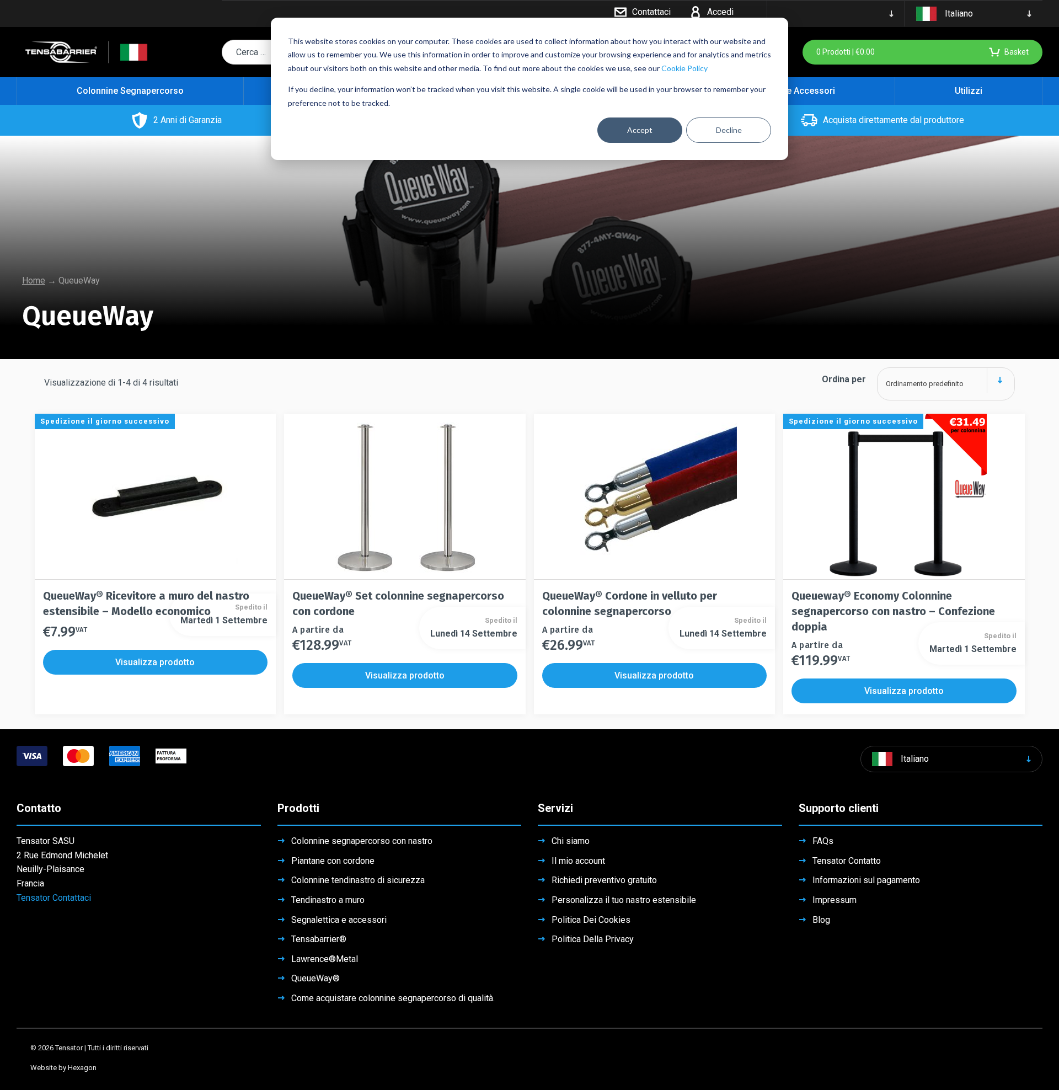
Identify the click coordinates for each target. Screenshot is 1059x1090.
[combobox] (946, 379)
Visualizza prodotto (155, 662)
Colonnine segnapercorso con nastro (361, 841)
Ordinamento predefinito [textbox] (925, 384)
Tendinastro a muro (328, 900)
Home (33, 280)
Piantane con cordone (333, 861)
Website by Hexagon (63, 1068)
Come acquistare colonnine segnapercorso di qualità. (393, 998)
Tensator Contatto (846, 861)
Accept (639, 130)
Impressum (834, 900)
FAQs (822, 841)
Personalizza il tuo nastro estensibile (624, 900)
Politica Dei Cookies (591, 920)
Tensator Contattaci (54, 898)
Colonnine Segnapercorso (130, 91)
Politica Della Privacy (593, 939)
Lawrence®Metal (324, 959)
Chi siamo (571, 841)
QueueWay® (315, 978)
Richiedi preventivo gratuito (604, 880)
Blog (821, 920)
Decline (729, 130)
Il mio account (578, 861)
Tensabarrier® (318, 939)
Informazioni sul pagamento (866, 880)
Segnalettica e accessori (339, 920)
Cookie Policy (684, 68)
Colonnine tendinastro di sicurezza (358, 880)
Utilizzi (968, 91)
